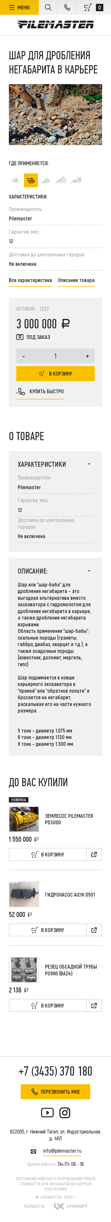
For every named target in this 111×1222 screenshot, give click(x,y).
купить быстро (47, 391)
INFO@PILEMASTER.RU (62, 1150)
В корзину (60, 373)
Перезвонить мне (60, 1091)
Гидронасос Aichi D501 (70, 894)
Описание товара (76, 280)
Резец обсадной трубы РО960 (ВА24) (71, 970)
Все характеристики (30, 280)
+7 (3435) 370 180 (55, 1071)
